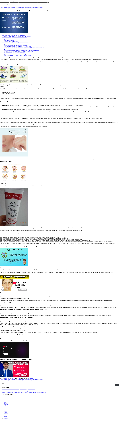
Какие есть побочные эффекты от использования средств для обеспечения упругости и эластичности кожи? (21, 50)
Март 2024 (5, 401)
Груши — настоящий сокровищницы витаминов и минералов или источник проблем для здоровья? (18, 390)
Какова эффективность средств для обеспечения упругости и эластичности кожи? (17, 49)
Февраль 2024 (6, 402)
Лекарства (5, 410)
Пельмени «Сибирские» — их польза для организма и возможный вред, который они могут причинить (18, 391)
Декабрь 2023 (6, 404)
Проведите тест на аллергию (9, 40)
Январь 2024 (6, 403)
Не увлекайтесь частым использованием (11, 41)
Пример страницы (5, 5)
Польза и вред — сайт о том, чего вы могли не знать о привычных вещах (24, 2)
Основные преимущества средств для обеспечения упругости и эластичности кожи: (18, 36)
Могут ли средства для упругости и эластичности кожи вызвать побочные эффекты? (18, 46)
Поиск (3, 383)
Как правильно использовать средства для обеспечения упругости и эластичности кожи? (18, 51)
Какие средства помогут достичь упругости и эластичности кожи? (15, 44)
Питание (5, 411)
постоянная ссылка (30, 378)
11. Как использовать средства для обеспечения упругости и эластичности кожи (15, 42)
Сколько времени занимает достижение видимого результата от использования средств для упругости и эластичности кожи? (24, 47)
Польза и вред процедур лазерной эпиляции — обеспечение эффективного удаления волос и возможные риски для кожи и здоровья (21, 7)
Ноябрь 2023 (6, 405)
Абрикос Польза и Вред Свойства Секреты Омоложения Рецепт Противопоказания (17, 54)
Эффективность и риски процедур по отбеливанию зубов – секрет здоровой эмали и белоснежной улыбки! (17, 380)
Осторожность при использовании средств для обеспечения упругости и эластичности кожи (17, 38)
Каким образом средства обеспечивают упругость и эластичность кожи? (16, 45)
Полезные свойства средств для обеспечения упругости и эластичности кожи (14, 37)
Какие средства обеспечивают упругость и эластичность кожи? (14, 52)
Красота (18, 378)
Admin (13, 378)
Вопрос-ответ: (4, 43)
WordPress (7, 419)
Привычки (5, 412)
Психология (6, 413)
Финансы (5, 415)
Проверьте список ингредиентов (9, 39)
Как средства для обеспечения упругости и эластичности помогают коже (14, 35)
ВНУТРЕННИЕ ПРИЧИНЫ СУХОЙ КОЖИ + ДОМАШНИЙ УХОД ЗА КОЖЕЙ (17, 55)
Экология (5, 416)
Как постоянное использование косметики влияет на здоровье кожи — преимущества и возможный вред (18, 389)
